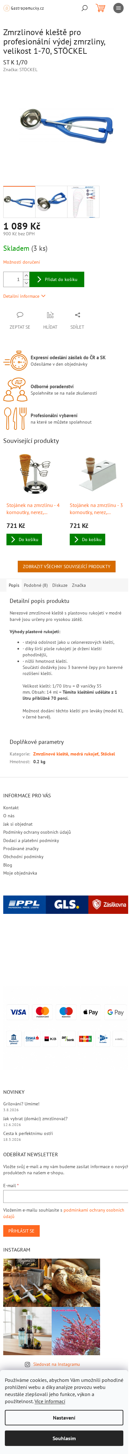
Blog (7, 865)
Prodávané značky (21, 848)
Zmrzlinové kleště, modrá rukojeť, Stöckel (74, 754)
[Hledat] (84, 8)
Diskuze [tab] (59, 585)
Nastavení (64, 1417)
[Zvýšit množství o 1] (26, 275)
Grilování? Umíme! (21, 1104)
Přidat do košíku (61, 279)
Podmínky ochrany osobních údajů (37, 832)
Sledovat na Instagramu (56, 1364)
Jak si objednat (18, 824)
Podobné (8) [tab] (36, 585)
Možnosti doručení (21, 262)
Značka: (20, 69)
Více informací (50, 1401)
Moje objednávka (20, 873)
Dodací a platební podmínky (31, 840)
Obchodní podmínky (23, 856)
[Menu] (118, 8)
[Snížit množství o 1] (26, 283)
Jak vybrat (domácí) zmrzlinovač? (35, 1118)
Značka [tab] (79, 585)
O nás (9, 816)
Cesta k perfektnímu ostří (28, 1133)
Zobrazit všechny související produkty (66, 566)
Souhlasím (64, 1438)
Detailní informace (21, 296)
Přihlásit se (21, 1231)
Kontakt (11, 808)
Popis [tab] (14, 585)
